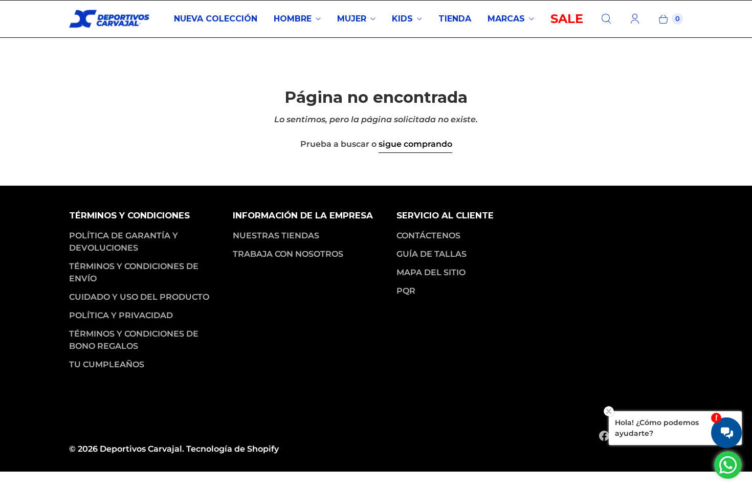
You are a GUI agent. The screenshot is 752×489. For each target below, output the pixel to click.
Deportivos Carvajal (141, 449)
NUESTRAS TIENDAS (276, 235)
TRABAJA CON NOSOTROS (288, 254)
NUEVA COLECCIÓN (215, 19)
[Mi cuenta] (635, 19)
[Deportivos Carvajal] (110, 19)
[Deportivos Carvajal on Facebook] (604, 436)
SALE (566, 18)
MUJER (351, 19)
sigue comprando (415, 144)
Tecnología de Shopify (232, 449)
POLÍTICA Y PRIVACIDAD (121, 315)
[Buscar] (606, 19)
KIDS (402, 19)
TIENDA (454, 19)
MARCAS (506, 19)
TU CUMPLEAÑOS (106, 364)
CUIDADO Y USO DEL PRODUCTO (139, 297)
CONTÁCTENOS (428, 235)
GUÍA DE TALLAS (431, 254)
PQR (405, 291)
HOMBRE (293, 19)
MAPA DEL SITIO (431, 272)
